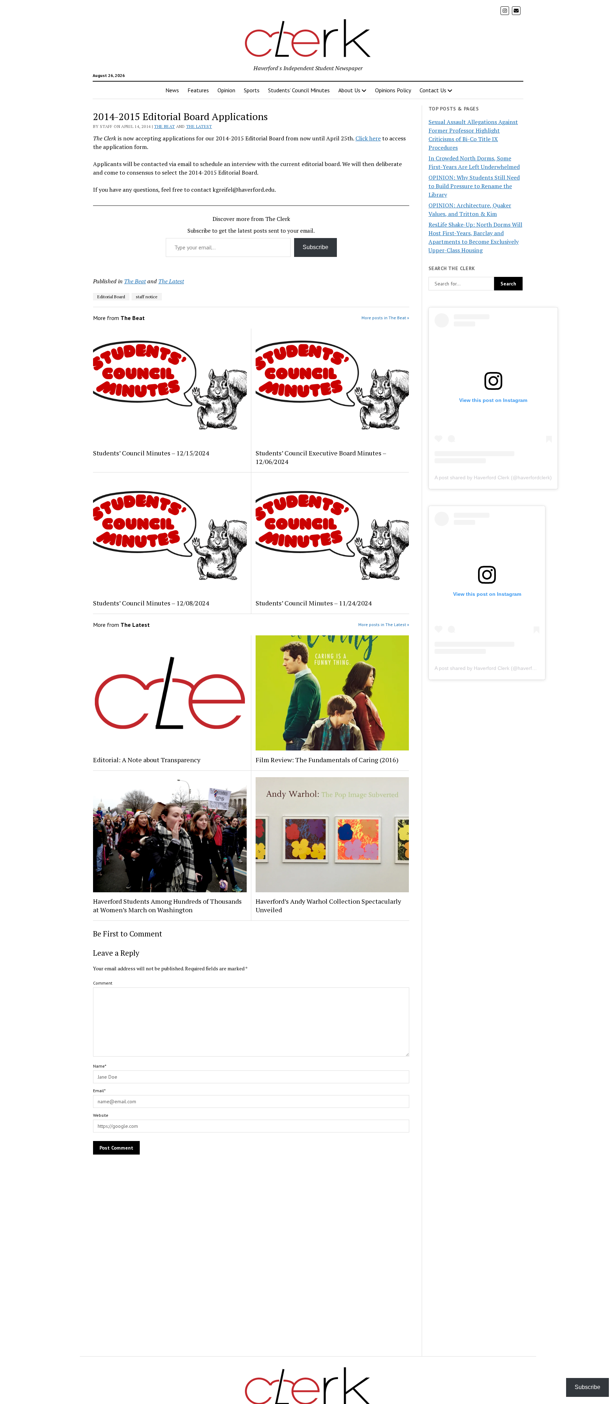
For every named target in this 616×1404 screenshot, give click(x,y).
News (172, 90)
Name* (99, 1066)
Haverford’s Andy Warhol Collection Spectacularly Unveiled (328, 905)
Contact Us (433, 90)
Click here (368, 138)
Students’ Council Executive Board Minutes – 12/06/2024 (321, 457)
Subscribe (315, 247)
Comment (102, 983)
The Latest (199, 126)
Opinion (226, 90)
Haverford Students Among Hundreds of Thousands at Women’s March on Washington (167, 905)
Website (100, 1115)
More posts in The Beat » (385, 317)
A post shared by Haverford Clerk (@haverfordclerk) (493, 477)
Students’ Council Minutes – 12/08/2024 (151, 603)
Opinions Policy (393, 90)
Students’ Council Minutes (299, 90)
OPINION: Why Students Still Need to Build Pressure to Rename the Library (474, 186)
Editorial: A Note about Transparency (146, 759)
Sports (252, 90)
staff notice (147, 296)
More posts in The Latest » (383, 624)
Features (198, 90)
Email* (99, 1090)
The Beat (164, 126)
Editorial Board (111, 296)
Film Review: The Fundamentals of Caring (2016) (327, 759)
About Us (349, 90)
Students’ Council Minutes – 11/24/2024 (314, 603)
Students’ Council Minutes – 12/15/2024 (151, 453)
